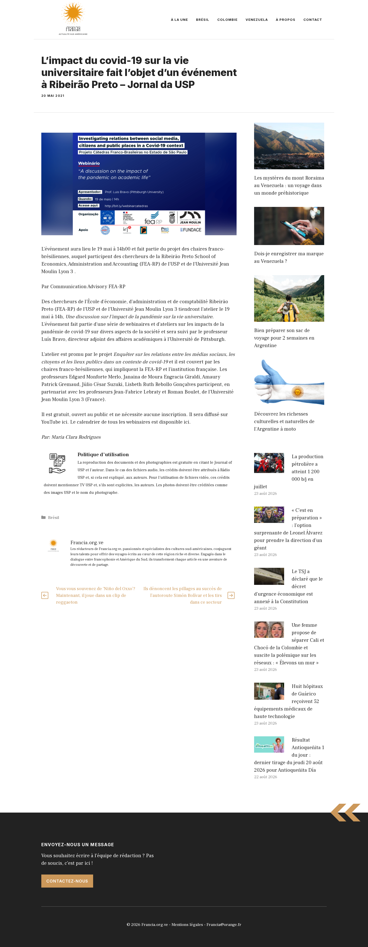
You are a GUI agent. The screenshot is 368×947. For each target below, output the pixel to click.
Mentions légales (187, 924)
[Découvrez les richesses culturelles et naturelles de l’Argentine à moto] (289, 401)
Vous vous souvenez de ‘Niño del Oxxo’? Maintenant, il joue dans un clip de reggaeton (95, 595)
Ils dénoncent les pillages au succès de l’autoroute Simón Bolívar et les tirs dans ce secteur (182, 595)
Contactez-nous (67, 881)
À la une (179, 20)
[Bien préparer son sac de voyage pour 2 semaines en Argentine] (289, 318)
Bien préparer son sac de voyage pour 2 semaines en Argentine (284, 338)
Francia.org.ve (154, 924)
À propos (285, 20)
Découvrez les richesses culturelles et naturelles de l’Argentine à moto (284, 421)
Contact (312, 20)
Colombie (227, 20)
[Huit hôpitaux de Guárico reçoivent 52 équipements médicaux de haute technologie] (269, 696)
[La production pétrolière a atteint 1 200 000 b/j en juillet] (269, 469)
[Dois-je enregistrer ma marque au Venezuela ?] (289, 241)
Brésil (202, 20)
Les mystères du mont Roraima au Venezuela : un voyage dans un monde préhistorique (289, 185)
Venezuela (257, 20)
